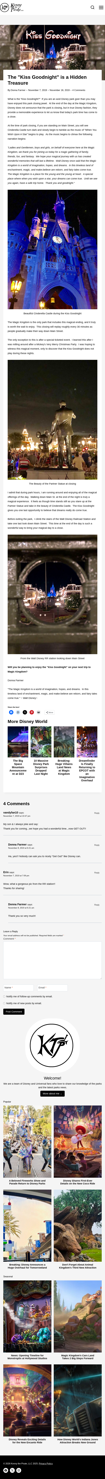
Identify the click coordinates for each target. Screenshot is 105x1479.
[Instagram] (18, 1470)
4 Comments (78, 90)
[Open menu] (101, 7)
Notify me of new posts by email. (24, 1003)
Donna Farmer (18, 90)
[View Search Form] (92, 7)
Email (42, 987)
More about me (51, 1093)
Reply (97, 813)
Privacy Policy (45, 1463)
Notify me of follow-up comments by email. (29, 996)
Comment (9, 938)
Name (9, 987)
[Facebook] (5, 1470)
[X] (12, 1470)
